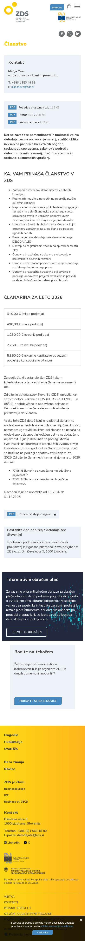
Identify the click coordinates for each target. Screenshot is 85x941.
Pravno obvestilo (17, 908)
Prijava (57, 7)
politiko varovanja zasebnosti (56, 926)
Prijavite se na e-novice (38, 701)
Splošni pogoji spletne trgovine (28, 914)
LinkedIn (13, 843)
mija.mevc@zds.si (22, 87)
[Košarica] (69, 6)
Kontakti (11, 902)
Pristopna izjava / (30, 122)
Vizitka (9, 897)
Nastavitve (42, 932)
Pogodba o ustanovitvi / (35, 108)
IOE (6, 795)
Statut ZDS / (27, 115)
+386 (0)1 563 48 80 (32, 831)
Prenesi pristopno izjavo (30, 514)
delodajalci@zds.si (30, 835)
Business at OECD (16, 802)
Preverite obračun (27, 632)
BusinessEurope (14, 789)
